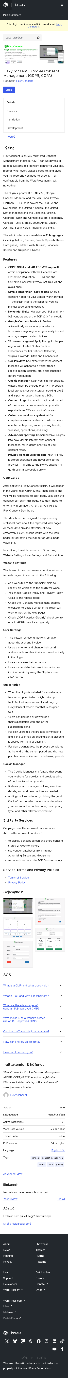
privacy (59, 1164)
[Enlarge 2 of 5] (28, 921)
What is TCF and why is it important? (26, 995)
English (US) (58, 1150)
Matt (8, 1306)
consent (35, 1158)
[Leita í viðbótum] (38, 37)
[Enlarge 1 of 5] (28, 902)
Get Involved (43, 1272)
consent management (52, 1158)
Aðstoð (11, 136)
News (6, 1250)
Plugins (40, 1255)
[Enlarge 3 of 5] (28, 945)
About (7, 1244)
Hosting (8, 1255)
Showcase (42, 1244)
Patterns (41, 1261)
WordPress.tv (13, 1289)
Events (40, 1278)
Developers (10, 1284)
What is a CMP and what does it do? (26, 985)
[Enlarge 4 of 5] (60, 902)
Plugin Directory (12, 14)
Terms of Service (18, 877)
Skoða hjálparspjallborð (17, 1223)
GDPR (50, 1164)
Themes (40, 1250)
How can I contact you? (18, 1052)
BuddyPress (12, 1318)
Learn (6, 1272)
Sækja (9, 89)
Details (11, 102)
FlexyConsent (24, 80)
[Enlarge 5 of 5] (60, 932)
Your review (10, 1199)
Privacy (7, 1261)
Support (8, 1278)
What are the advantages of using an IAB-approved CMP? (21, 1007)
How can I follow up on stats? (21, 1041)
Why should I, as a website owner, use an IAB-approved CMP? (24, 1019)
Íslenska (16, 1333)
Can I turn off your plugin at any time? (26, 1031)
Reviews (12, 111)
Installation (13, 119)
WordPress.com (14, 1300)
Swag (41, 1289)
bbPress (10, 1312)
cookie (41, 1164)
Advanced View (12, 1174)
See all (61, 1199)
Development (15, 128)
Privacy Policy (17, 882)
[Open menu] (62, 5)
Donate (42, 1284)
